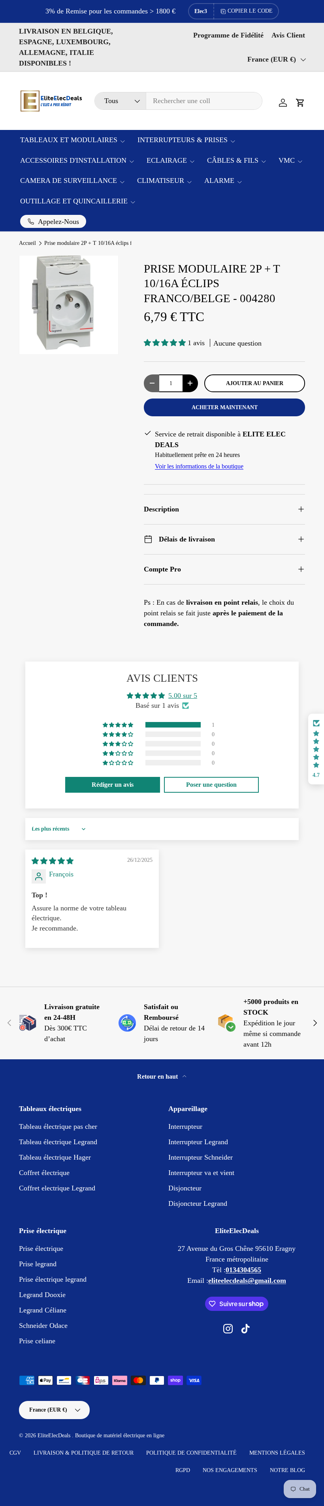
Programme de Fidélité (228, 35)
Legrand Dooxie (42, 1295)
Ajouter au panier (254, 383)
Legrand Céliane (42, 1310)
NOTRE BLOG (287, 1470)
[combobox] (178, 100)
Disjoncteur (185, 1188)
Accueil (27, 243)
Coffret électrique (44, 1173)
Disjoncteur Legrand (197, 1203)
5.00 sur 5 (182, 695)
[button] (300, 102)
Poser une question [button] (211, 784)
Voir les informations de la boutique (199, 466)
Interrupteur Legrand (198, 1142)
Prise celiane (37, 1341)
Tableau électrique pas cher (58, 1126)
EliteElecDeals (55, 1435)
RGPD (182, 1470)
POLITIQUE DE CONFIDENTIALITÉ (191, 1453)
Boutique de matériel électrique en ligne (119, 1435)
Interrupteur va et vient (201, 1173)
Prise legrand (38, 1264)
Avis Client (288, 35)
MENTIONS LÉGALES (277, 1453)
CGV (15, 1453)
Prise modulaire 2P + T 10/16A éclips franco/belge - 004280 (97, 243)
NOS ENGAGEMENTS (230, 1470)
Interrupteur (185, 1126)
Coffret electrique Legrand (57, 1188)
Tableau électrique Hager (55, 1157)
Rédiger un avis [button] (113, 784)
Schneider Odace (43, 1325)
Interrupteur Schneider (200, 1157)
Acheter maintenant (225, 407)
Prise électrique (41, 1248)
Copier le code (250, 11)
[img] (52, 861)
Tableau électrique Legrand (58, 1142)
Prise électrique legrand (53, 1279)
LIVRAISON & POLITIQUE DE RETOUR (84, 1453)
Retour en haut (158, 1076)
